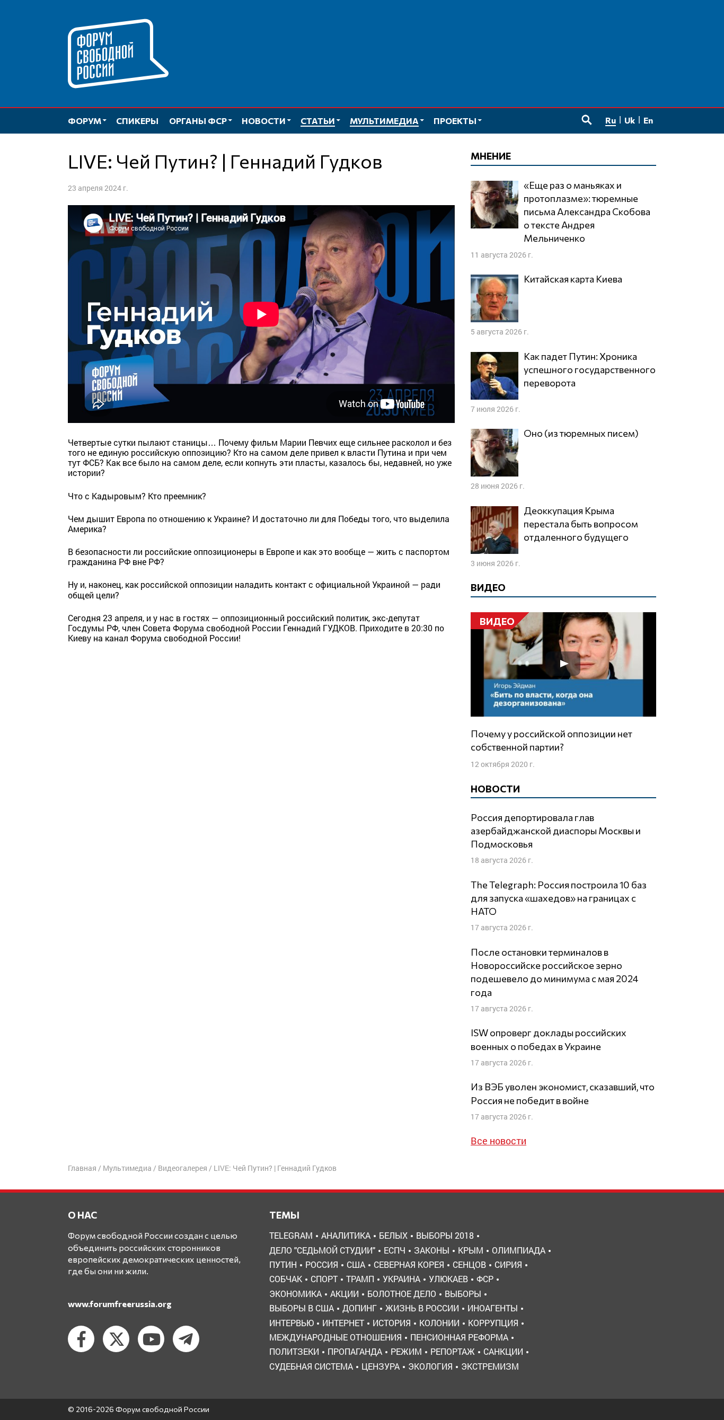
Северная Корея (409, 1264)
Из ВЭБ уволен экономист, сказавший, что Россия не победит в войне (563, 1093)
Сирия (508, 1264)
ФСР (484, 1278)
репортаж (452, 1351)
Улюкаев (448, 1278)
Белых (393, 1235)
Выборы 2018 (445, 1235)
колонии (439, 1322)
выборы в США (301, 1307)
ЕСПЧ (394, 1250)
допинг (359, 1307)
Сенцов (469, 1264)
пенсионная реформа (459, 1337)
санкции (503, 1351)
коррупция (493, 1322)
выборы (463, 1293)
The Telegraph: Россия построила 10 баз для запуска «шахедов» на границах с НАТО (559, 898)
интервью (291, 1322)
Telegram (291, 1235)
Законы (431, 1250)
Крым (470, 1250)
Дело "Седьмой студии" (322, 1250)
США (356, 1264)
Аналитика (345, 1235)
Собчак (285, 1278)
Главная (82, 1168)
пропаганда (355, 1351)
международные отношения (335, 1337)
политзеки (294, 1351)
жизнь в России (422, 1307)
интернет (343, 1322)
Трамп (360, 1278)
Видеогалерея (182, 1168)
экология (430, 1366)
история (392, 1322)
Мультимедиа (127, 1168)
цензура (380, 1366)
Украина (401, 1278)
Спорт (324, 1278)
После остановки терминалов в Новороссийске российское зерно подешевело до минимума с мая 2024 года (554, 972)
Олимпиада (518, 1250)
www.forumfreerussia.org (120, 1304)
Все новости (498, 1140)
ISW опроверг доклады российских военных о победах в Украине (548, 1039)
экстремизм (490, 1366)
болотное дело (401, 1293)
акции (344, 1293)
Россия (321, 1264)
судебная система (311, 1366)
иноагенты (492, 1307)
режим (406, 1351)
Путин (283, 1264)
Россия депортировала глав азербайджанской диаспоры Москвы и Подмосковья (556, 831)
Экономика (295, 1293)
